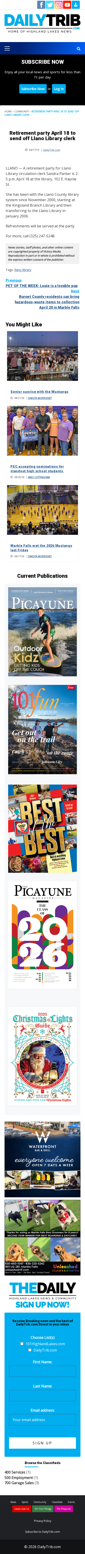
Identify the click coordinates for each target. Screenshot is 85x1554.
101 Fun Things (42, 1508)
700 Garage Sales (19, 1482)
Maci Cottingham (39, 477)
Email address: (43, 1410)
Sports (25, 1502)
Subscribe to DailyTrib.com (42, 1532)
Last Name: (42, 1386)
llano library (23, 270)
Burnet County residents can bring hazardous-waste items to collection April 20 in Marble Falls (47, 299)
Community (22, 111)
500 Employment (19, 1477)
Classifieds (57, 1502)
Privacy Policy (42, 1521)
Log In (59, 88)
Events (71, 1502)
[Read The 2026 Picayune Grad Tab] (42, 935)
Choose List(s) (43, 1337)
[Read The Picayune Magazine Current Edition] (42, 632)
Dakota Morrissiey (40, 398)
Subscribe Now (33, 88)
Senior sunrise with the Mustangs (39, 392)
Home (8, 111)
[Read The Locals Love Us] (42, 828)
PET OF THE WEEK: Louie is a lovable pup (42, 283)
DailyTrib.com (51, 149)
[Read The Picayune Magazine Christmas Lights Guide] (42, 1056)
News (13, 1502)
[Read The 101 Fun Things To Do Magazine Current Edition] (42, 729)
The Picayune (64, 1508)
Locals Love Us (22, 1508)
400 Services (15, 1472)
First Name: (42, 1361)
